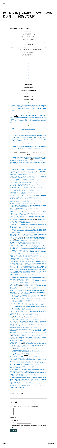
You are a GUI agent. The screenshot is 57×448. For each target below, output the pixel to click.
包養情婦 (21, 285)
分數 (22, 393)
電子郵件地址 (13, 420)
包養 (29, 203)
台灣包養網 (22, 316)
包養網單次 (35, 219)
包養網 (31, 158)
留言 (11, 415)
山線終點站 (5, 3)
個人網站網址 (13, 422)
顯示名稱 (12, 417)
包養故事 (18, 293)
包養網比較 (34, 208)
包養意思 (34, 148)
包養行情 (19, 292)
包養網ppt (22, 237)
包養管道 (27, 219)
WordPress (49, 443)
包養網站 (16, 116)
